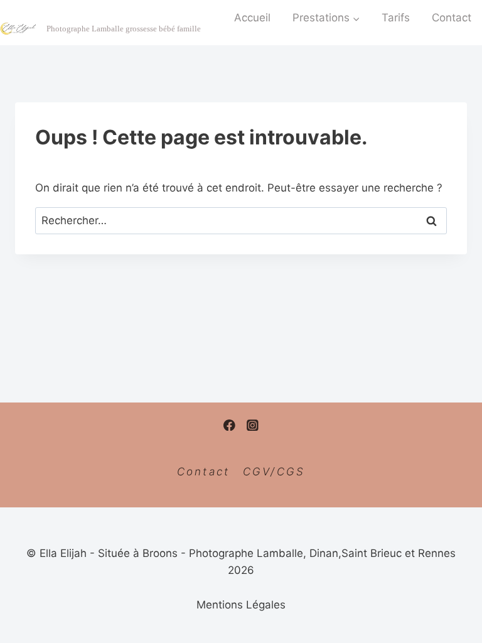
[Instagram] (252, 424)
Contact (203, 471)
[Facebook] (229, 424)
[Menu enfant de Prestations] (327, 18)
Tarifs (396, 17)
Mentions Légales (241, 604)
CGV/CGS (274, 471)
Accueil (252, 17)
